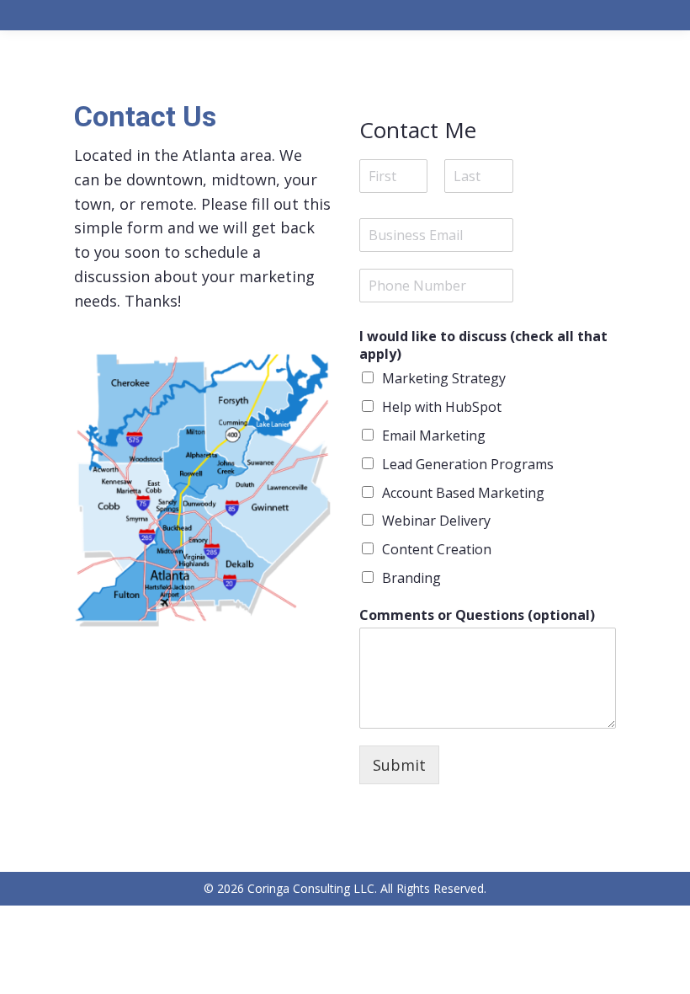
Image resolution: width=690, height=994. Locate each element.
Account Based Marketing (463, 493)
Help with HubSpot (442, 407)
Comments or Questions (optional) (477, 615)
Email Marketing (434, 435)
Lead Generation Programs (468, 464)
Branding (411, 578)
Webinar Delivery (436, 520)
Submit (399, 765)
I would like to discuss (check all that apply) (483, 345)
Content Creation (436, 549)
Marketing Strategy (444, 378)
